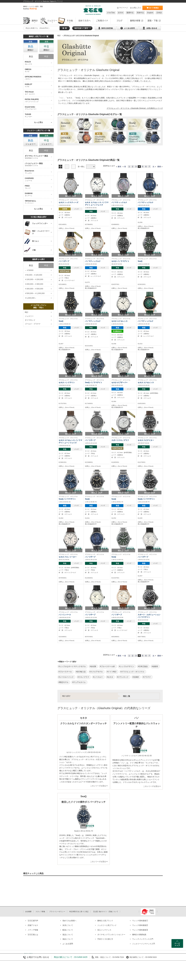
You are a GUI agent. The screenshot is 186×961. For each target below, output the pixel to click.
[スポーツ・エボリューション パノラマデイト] (149, 597)
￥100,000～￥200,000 (34, 279)
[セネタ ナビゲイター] (149, 423)
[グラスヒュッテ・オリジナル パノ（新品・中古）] (110, 124)
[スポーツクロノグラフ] (123, 423)
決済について (67, 925)
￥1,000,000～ (30, 298)
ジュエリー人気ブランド (107, 925)
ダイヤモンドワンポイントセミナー (111, 935)
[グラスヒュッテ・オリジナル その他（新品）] (76, 137)
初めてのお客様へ (69, 921)
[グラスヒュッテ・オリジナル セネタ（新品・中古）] (76, 124)
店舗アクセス (33, 925)
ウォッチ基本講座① (140, 921)
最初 (119, 167)
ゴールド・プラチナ (33, 324)
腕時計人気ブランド (105, 921)
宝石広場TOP (33, 921)
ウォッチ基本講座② (140, 925)
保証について (67, 939)
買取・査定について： (103, 957)
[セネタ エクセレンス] (123, 303)
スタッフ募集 (40, 911)
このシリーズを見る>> (99, 786)
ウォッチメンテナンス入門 (142, 939)
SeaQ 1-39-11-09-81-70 (83, 831)
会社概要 (28, 911)
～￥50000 (29, 270)
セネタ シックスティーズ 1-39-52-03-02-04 (83, 752)
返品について (67, 935)
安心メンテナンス (104, 930)
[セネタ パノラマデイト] (123, 243)
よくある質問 (67, 944)
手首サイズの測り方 (105, 939)
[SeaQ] (149, 243)
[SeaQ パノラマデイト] (97, 365)
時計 (26, 312)
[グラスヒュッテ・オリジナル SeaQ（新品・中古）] (144, 124)
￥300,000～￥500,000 (34, 289)
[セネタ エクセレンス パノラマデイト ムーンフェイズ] (97, 185)
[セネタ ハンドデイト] (70, 365)
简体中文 (140, 13)
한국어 (120, 13)
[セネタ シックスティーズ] (70, 185)
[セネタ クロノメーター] (70, 539)
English (150, 13)
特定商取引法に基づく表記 (78, 911)
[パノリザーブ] (70, 243)
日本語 (159, 13)
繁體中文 (130, 13)
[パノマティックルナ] (123, 185)
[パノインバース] (70, 597)
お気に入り (136, 8)
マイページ (123, 8)
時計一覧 (126, 696)
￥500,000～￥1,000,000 (35, 293)
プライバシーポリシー (57, 911)
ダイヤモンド (30, 320)
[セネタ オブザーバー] (123, 365)
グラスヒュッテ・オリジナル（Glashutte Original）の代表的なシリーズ (135, 108)
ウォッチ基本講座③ (140, 930)
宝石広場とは (33, 935)
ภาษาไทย (111, 13)
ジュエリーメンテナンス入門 (143, 944)
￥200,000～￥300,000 (34, 284)
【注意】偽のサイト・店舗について (105, 911)
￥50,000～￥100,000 (33, 275)
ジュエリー (29, 316)
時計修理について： (137, 957)
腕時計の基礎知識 (139, 935)
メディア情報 (33, 930)
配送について (67, 930)
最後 (159, 167)
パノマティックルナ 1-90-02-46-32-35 (136, 756)
